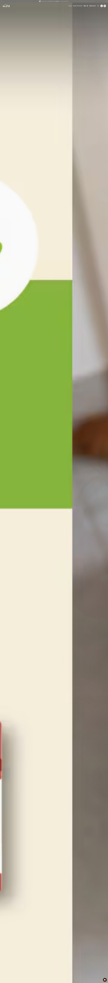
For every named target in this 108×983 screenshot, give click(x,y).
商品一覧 (86, 5)
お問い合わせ (92, 5)
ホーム (70, 5)
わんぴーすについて (77, 5)
